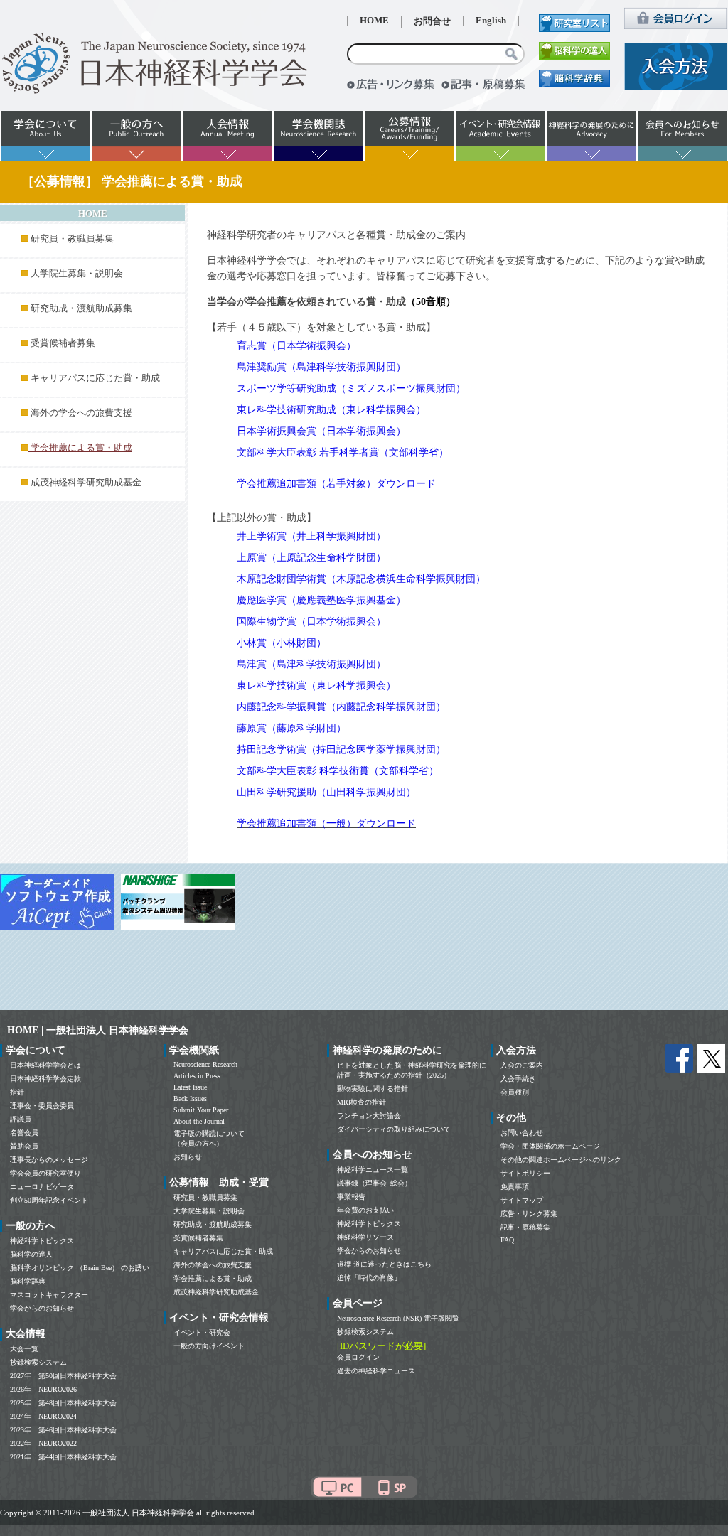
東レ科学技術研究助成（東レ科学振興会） (331, 409)
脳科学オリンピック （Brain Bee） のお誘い (79, 1268)
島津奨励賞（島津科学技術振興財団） (321, 367)
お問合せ (432, 21)
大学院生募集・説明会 (77, 274)
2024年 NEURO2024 (43, 1416)
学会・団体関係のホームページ (550, 1146)
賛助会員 (24, 1146)
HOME (374, 21)
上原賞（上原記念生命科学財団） (311, 557)
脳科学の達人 (31, 1254)
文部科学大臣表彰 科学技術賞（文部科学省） (338, 771)
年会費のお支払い (365, 1210)
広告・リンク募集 (528, 1214)
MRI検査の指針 (361, 1102)
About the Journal (199, 1121)
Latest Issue (190, 1087)
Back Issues (190, 1098)
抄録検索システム (38, 1362)
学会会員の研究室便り (45, 1173)
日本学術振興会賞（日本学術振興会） (321, 431)
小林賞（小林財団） (281, 643)
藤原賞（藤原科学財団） (291, 728)
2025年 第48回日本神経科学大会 (63, 1403)
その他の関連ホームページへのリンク (560, 1160)
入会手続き (518, 1079)
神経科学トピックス (42, 1241)
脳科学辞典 (28, 1281)
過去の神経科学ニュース (376, 1371)
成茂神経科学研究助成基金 (86, 483)
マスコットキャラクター (49, 1295)
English (491, 21)
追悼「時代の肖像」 (369, 1278)
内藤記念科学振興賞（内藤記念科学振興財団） (341, 707)
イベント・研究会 (201, 1332)
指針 (17, 1092)
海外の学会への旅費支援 (81, 413)
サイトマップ (521, 1200)
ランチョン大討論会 (369, 1115)
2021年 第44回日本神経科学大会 (63, 1457)
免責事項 (514, 1187)
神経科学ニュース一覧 (372, 1170)
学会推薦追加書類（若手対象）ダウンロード (336, 483)
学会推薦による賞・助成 (212, 1278)
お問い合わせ (521, 1133)
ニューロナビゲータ (42, 1187)
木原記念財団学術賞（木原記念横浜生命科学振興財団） (361, 579)
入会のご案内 (521, 1065)
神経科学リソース (365, 1237)
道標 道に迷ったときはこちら (384, 1264)
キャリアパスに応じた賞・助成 (95, 378)
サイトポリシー (525, 1173)
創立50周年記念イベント (49, 1200)
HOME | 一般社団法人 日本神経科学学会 (97, 1030)
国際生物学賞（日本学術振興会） (311, 621)
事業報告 (351, 1197)
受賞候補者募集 (63, 343)
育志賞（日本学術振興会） (296, 345)
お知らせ (187, 1157)
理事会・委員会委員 (42, 1106)
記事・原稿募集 (525, 1227)
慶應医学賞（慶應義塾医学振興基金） (321, 600)
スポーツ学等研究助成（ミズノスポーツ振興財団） (351, 388)
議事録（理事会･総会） (374, 1183)
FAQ (507, 1240)
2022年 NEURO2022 (43, 1443)
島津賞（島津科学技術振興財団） (311, 664)
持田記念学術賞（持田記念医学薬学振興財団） (341, 749)
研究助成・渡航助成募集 (81, 308)
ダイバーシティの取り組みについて (394, 1129)
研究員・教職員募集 (72, 239)
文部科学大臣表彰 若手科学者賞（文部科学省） (343, 452)
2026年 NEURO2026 (43, 1389)
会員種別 (514, 1092)
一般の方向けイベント (209, 1346)
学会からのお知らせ (42, 1308)
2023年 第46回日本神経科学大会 (63, 1430)
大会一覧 (24, 1349)
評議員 (20, 1119)
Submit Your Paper (200, 1110)
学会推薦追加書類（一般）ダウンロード (326, 823)
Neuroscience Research (205, 1064)
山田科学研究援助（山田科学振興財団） (326, 792)
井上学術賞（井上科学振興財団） (311, 536)
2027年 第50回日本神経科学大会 (63, 1376)
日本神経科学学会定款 (45, 1079)
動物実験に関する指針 (372, 1088)
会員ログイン (358, 1357)
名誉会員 (24, 1133)
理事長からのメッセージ (49, 1160)
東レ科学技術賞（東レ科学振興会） (316, 685)
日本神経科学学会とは (45, 1065)
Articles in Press (196, 1076)
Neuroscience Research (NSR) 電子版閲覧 (398, 1318)
